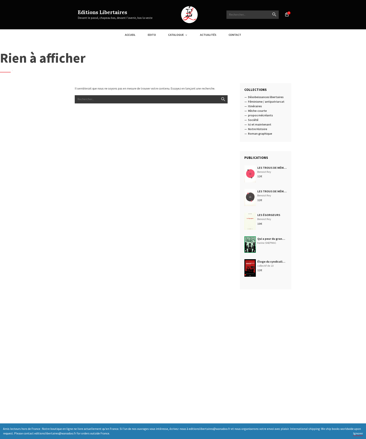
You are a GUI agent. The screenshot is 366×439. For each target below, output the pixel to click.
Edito (152, 35)
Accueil (130, 35)
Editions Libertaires (102, 12)
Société (253, 120)
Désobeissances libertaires (265, 97)
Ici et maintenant (259, 124)
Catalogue (176, 35)
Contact (235, 35)
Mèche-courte (257, 111)
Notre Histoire (257, 129)
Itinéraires (255, 106)
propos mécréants (260, 115)
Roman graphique (260, 133)
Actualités (208, 35)
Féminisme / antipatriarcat (266, 101)
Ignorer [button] (358, 433)
